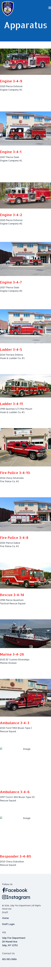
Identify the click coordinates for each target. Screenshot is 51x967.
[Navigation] (49, 7)
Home (5, 918)
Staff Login (8, 924)
